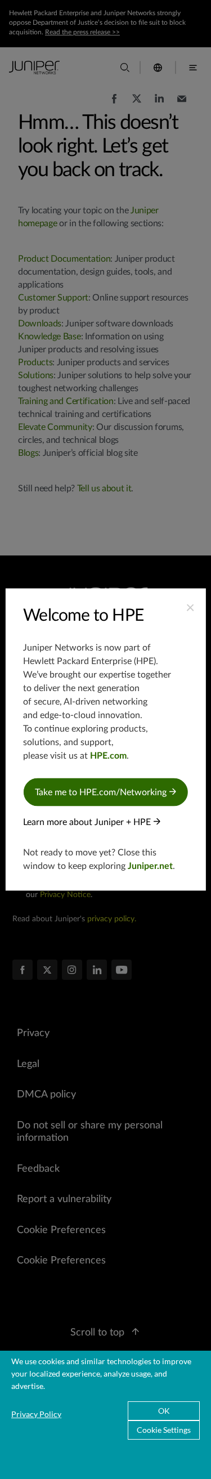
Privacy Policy (36, 1414)
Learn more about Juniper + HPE (88, 822)
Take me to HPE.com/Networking (102, 792)
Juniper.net (150, 866)
